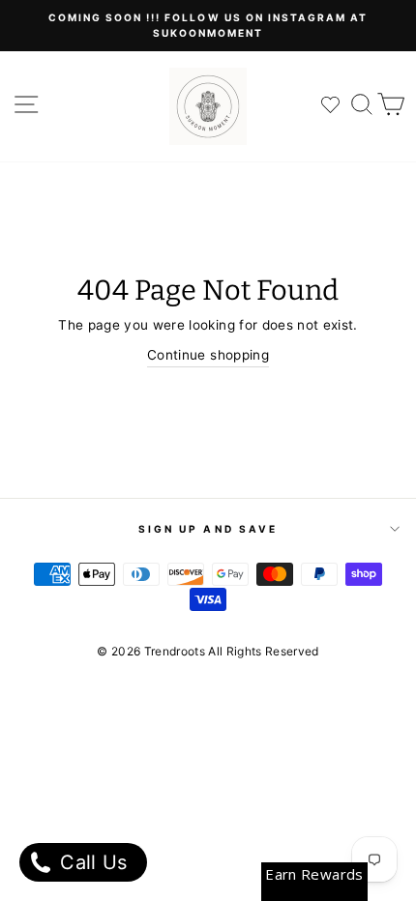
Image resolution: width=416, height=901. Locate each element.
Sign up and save (208, 529)
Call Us (91, 862)
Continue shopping (208, 355)
